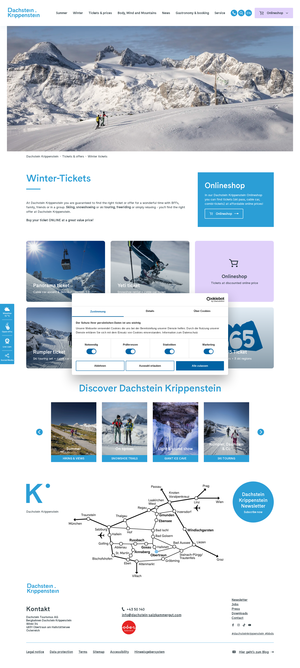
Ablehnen (100, 365)
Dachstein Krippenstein (42, 156)
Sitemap (99, 652)
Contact (237, 618)
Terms (82, 652)
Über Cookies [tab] (202, 310)
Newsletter (240, 600)
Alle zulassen (200, 365)
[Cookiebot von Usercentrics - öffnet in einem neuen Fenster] (209, 299)
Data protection (61, 652)
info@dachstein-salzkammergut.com (151, 615)
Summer (61, 13)
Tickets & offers (73, 156)
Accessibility (119, 652)
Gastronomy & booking (192, 13)
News (166, 13)
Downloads (240, 613)
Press (236, 609)
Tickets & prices (100, 13)
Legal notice (35, 652)
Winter (78, 13)
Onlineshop (224, 214)
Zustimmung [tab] (98, 311)
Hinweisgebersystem (149, 652)
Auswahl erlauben (150, 365)
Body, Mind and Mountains (137, 13)
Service (220, 13)
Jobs (235, 604)
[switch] (130, 351)
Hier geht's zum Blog (254, 652)
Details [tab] (150, 310)
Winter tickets (97, 156)
